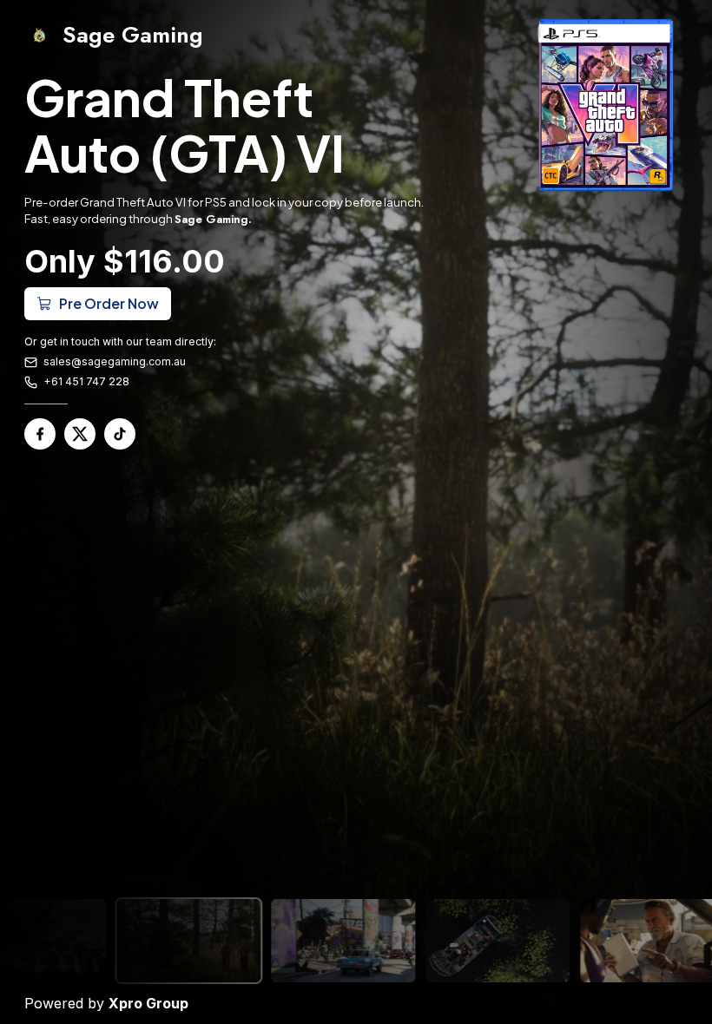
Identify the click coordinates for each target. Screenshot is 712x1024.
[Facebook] (40, 434)
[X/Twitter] (80, 434)
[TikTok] (119, 434)
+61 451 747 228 (86, 381)
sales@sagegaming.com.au (114, 361)
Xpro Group (148, 1003)
